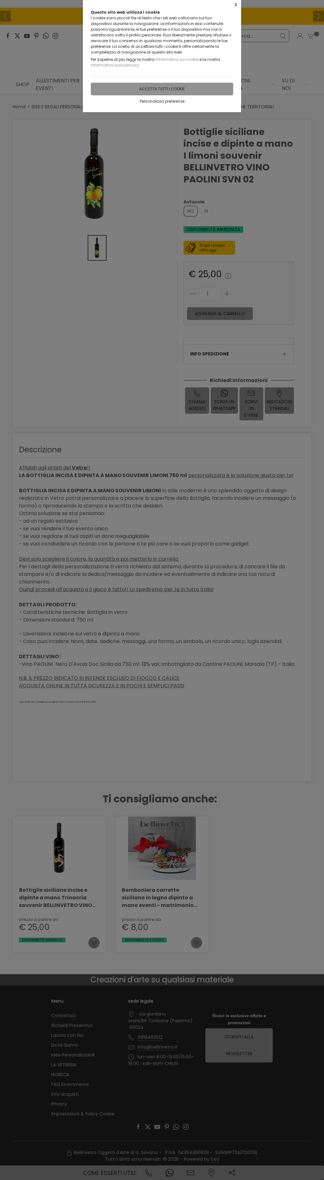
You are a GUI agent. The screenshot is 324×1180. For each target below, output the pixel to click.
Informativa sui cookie (176, 59)
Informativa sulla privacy (115, 65)
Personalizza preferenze (162, 101)
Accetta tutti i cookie (162, 89)
